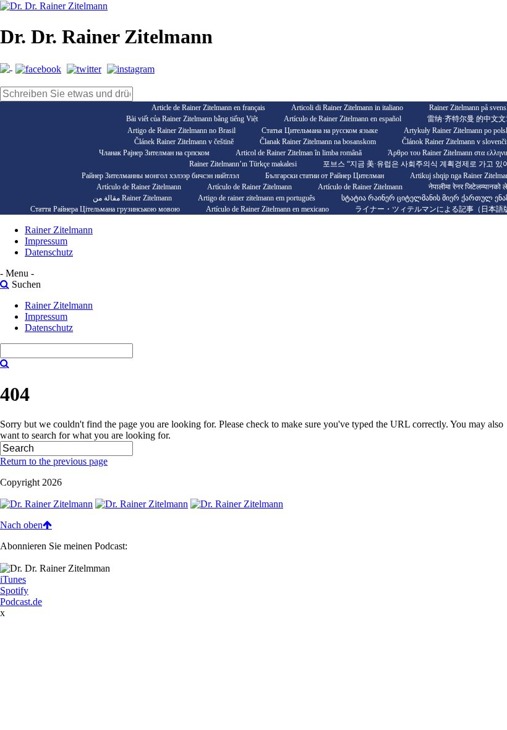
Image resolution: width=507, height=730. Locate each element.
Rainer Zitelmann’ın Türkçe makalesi (243, 164)
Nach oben (21, 525)
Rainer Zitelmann (59, 230)
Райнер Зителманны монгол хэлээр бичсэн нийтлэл (160, 175)
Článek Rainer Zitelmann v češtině (184, 141)
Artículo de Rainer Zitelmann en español (342, 118)
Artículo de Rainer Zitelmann (138, 186)
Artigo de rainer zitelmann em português (256, 198)
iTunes (13, 579)
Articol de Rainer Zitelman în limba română (299, 152)
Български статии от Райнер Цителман (324, 175)
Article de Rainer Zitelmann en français (208, 107)
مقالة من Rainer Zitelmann (132, 198)
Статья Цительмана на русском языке (320, 130)
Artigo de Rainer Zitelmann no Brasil (181, 130)
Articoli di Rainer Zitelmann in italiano (347, 107)
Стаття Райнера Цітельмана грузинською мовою (105, 209)
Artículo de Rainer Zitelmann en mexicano (267, 209)
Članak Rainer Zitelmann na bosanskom (318, 141)
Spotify (14, 590)
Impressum (46, 241)
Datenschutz (49, 252)
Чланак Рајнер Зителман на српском (154, 152)
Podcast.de (21, 601)
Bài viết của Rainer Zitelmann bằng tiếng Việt (192, 118)
